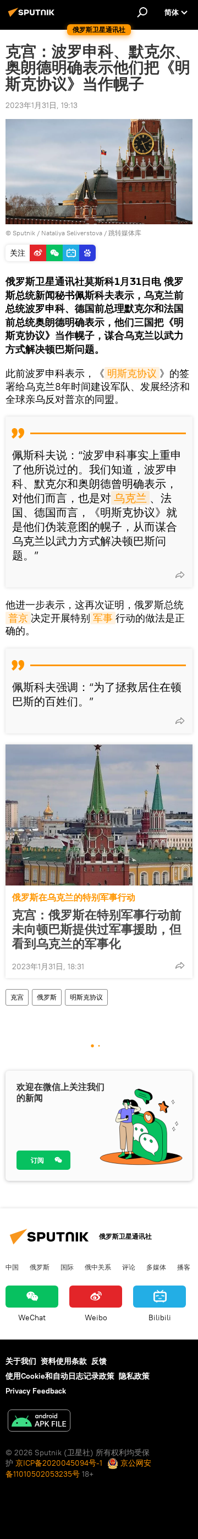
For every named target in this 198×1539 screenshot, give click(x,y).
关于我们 (21, 1361)
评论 (128, 1267)
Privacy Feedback (36, 1391)
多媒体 (156, 1267)
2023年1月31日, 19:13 (42, 105)
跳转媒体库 (124, 233)
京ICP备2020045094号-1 (58, 1463)
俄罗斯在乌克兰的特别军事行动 (73, 897)
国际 (67, 1267)
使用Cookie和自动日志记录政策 (60, 1376)
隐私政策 (134, 1376)
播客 (183, 1267)
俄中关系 (98, 1267)
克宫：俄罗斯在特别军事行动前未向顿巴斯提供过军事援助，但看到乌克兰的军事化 (97, 929)
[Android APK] (39, 1422)
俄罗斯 (47, 997)
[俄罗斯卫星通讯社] (33, 16)
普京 (18, 618)
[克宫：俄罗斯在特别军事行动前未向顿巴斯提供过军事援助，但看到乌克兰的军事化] (99, 814)
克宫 (17, 997)
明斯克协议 (132, 373)
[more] (180, 575)
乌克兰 (130, 498)
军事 (103, 618)
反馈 (99, 1361)
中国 (12, 1267)
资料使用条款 (64, 1361)
